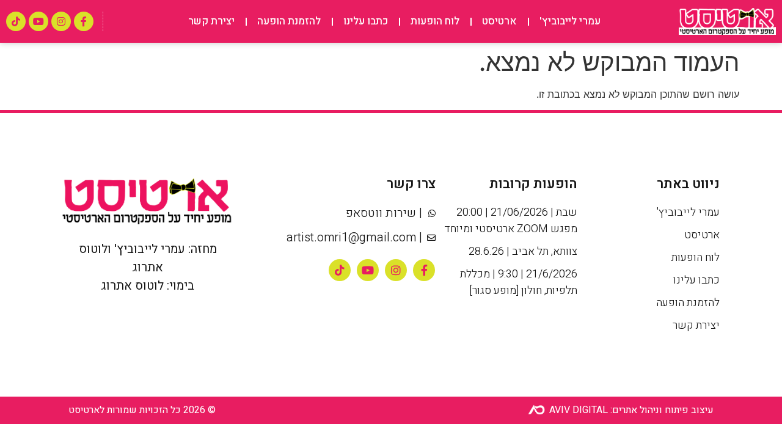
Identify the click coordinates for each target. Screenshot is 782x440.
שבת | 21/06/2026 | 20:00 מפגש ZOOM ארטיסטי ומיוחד (510, 220)
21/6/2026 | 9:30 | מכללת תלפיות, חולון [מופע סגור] (518, 282)
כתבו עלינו (365, 21)
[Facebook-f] (83, 21)
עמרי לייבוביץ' (570, 21)
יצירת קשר (211, 21)
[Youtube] (38, 21)
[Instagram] (61, 21)
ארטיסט (499, 21)
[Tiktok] (16, 21)
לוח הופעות (435, 21)
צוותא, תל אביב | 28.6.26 (523, 251)
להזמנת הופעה (289, 21)
